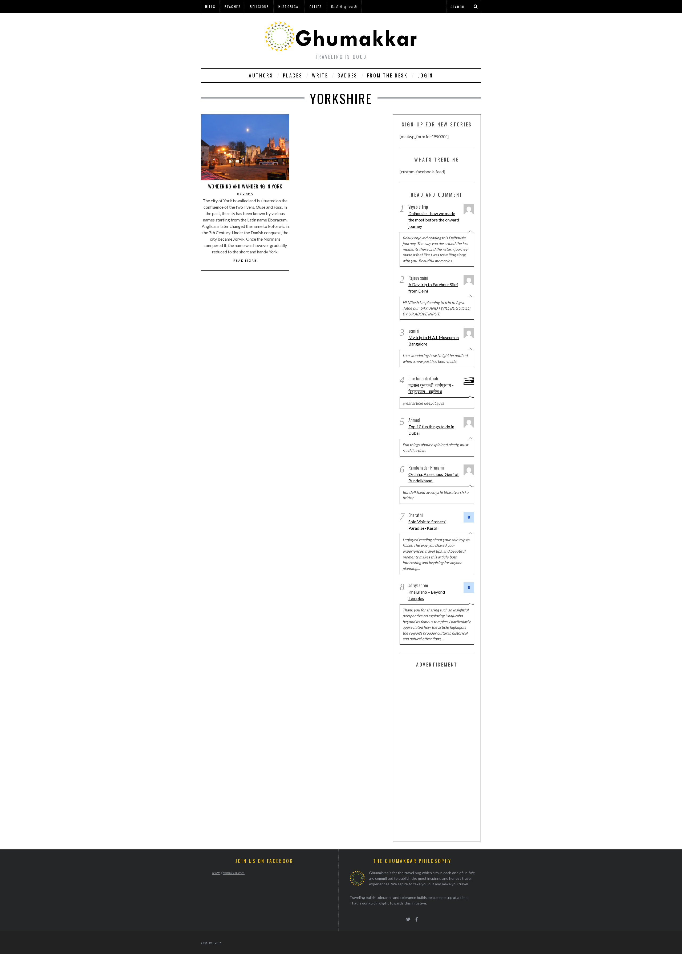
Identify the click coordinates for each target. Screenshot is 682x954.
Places (293, 75)
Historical (289, 6)
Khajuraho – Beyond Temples (426, 595)
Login (425, 75)
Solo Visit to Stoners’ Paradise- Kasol (427, 525)
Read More (245, 260)
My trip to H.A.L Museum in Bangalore (433, 340)
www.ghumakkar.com (228, 872)
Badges (348, 75)
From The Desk (387, 75)
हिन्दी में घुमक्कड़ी (344, 6)
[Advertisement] (440, 753)
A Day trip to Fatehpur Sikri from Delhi (433, 287)
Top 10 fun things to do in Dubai (431, 429)
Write (320, 75)
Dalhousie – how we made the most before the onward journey (433, 220)
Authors (261, 75)
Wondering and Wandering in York (245, 186)
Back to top (210, 942)
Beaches (233, 6)
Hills (210, 6)
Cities (316, 6)
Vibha (247, 194)
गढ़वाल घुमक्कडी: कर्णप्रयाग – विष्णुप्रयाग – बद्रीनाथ (431, 388)
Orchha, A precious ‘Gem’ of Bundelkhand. (433, 477)
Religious (259, 6)
